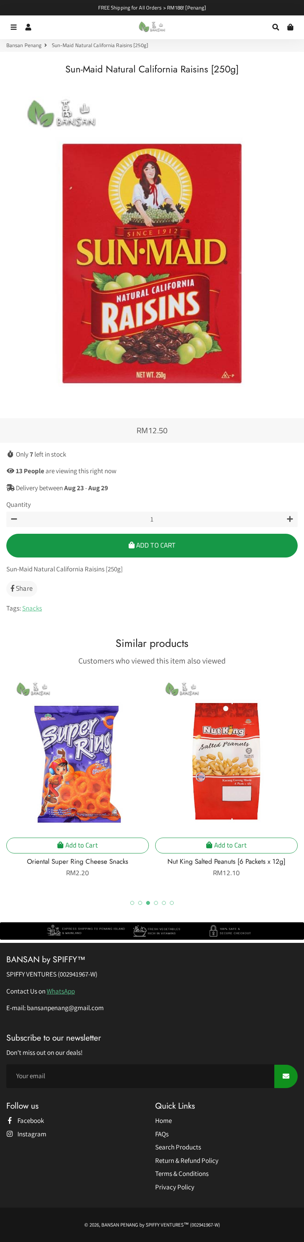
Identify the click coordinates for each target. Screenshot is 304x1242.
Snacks (32, 608)
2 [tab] (140, 903)
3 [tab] (148, 903)
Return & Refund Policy (186, 1160)
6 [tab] (172, 903)
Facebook (30, 1120)
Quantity (18, 504)
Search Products (178, 1147)
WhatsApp (61, 991)
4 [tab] (156, 903)
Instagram (31, 1134)
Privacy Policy (174, 1187)
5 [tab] (164, 903)
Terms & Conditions (182, 1173)
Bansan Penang (24, 45)
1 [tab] (132, 903)
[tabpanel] (77, 775)
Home (163, 1120)
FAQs (162, 1134)
